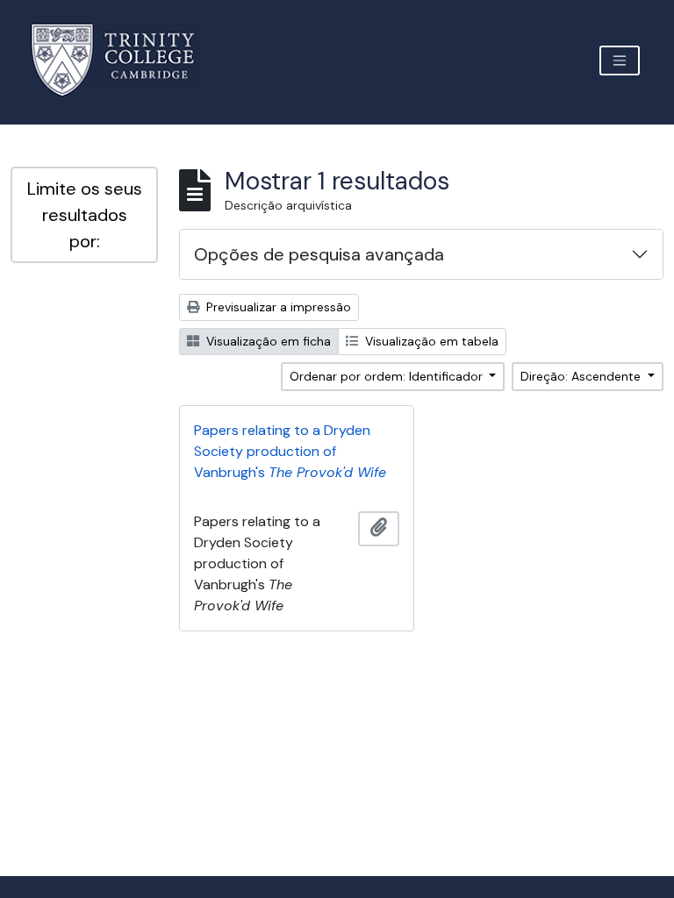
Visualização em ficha (267, 341)
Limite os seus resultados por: (84, 215)
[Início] (123, 60)
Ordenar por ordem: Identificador (388, 376)
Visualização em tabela (430, 341)
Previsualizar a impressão (277, 307)
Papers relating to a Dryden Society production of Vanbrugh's (290, 451)
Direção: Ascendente (582, 376)
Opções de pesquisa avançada (319, 254)
